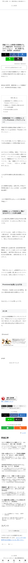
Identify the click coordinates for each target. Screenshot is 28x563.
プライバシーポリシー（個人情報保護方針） (14, 558)
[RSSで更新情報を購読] (20, 427)
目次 (12, 97)
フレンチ (10, 406)
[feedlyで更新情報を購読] (7, 427)
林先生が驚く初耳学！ (15, 408)
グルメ (4, 406)
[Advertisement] (14, 27)
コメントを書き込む (14, 530)
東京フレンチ (5, 408)
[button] (18, 59)
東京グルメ (23, 406)
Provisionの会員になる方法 (11, 109)
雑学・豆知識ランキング (7, 401)
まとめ (6, 111)
